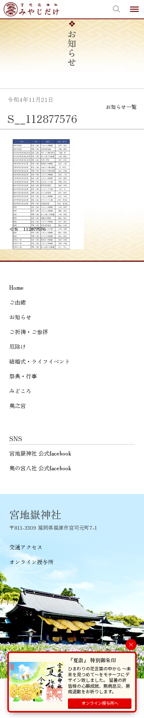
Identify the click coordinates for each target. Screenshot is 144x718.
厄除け (17, 346)
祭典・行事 (23, 376)
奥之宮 (17, 405)
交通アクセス (25, 547)
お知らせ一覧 (121, 106)
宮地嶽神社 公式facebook (40, 453)
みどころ (20, 391)
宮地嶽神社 (31, 9)
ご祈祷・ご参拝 (28, 332)
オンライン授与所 (31, 562)
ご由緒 (17, 302)
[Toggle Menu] (134, 9)
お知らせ (20, 317)
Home (16, 287)
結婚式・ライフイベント (39, 361)
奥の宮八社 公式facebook (40, 468)
